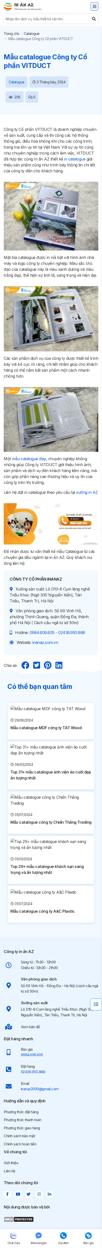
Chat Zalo (13, 1243)
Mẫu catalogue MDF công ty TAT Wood (45, 727)
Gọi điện (63, 1243)
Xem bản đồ (30, 1026)
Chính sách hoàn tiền (20, 1144)
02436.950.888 (71, 632)
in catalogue (74, 159)
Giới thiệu (11, 1162)
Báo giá (88, 1243)
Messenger (39, 1243)
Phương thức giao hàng (22, 1128)
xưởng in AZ (87, 492)
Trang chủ (11, 33)
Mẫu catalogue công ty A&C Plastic (42, 911)
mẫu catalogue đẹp (29, 458)
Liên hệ (9, 1171)
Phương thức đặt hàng (21, 1112)
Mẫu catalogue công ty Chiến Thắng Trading (51, 822)
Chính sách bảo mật (19, 1136)
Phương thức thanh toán (22, 1119)
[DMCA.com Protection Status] (19, 1219)
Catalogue (32, 33)
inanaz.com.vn (45, 642)
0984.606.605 (42, 632)
